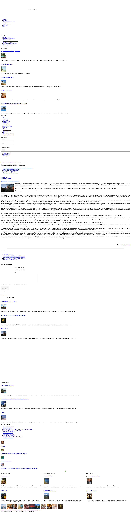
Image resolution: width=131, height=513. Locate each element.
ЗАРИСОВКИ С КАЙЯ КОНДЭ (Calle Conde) (14, 256)
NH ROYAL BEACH (8, 437)
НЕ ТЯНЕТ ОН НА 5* (6, 90)
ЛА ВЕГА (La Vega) (7, 254)
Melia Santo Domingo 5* (8, 434)
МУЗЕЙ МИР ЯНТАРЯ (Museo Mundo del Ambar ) (13, 315)
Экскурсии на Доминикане (9, 171)
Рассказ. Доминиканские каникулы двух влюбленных (14, 103)
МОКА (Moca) (6, 178)
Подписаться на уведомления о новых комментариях (14, 284)
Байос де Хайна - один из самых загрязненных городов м (15, 399)
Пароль (3, 143)
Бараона (3, 412)
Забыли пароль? (7, 153)
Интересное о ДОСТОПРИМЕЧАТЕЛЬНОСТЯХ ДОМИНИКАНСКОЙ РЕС (19, 468)
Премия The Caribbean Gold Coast (11, 170)
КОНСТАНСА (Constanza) (50, 490)
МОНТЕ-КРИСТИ (48, 476)
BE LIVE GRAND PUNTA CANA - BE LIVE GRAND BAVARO (18, 429)
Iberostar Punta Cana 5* (8, 426)
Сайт (16, 272)
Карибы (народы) (5, 476)
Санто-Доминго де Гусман (7, 385)
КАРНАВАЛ (4, 490)
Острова (7, 510)
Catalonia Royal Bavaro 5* (9, 435)
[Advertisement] (65, 31)
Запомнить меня (5, 147)
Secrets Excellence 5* (8, 433)
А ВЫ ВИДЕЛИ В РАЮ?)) (7, 77)
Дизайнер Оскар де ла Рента (93, 476)
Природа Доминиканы (6, 460)
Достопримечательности (11, 162)
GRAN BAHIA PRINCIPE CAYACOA (12, 430)
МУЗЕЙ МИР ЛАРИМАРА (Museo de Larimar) (14, 257)
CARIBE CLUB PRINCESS (9, 431)
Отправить (3, 294)
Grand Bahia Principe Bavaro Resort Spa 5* (12, 436)
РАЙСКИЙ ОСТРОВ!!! (6, 64)
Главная (2, 162)
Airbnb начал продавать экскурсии (11, 169)
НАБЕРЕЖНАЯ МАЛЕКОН (10, 259)
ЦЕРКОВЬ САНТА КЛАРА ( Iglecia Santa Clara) (14, 258)
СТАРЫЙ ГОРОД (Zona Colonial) (9, 301)
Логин (3, 140)
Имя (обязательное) (19, 267)
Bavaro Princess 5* (7, 428)
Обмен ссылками (36, 510)
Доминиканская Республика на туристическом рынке (14, 453)
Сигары (3, 446)
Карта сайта (21, 510)
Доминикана (4, 181)
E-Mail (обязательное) (20, 269)
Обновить (3, 291)
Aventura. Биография (91, 490)
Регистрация (6, 155)
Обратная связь (28, 510)
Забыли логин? (6, 154)
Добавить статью (14, 510)
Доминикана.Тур (126, 244)
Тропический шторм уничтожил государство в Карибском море (18, 167)
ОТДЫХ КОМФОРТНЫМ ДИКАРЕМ (10, 51)
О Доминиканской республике (10, 172)
